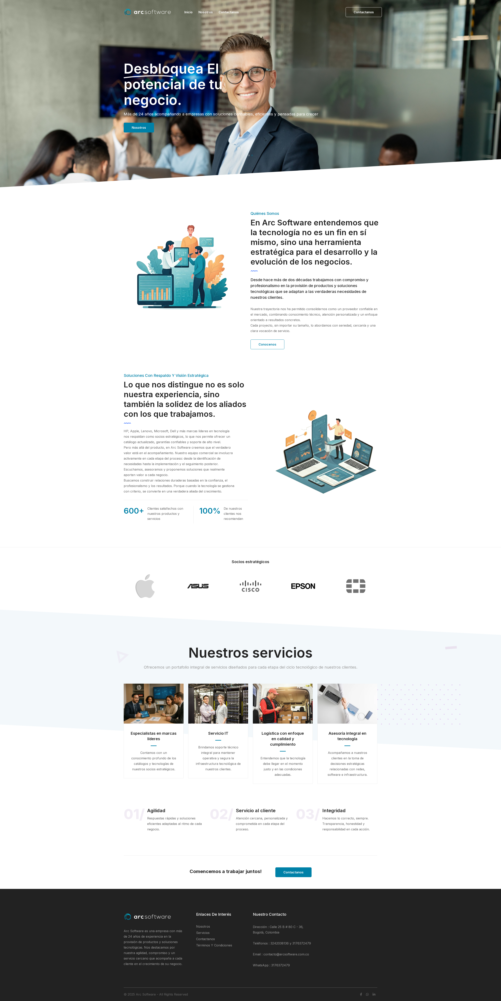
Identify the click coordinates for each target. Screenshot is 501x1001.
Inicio (188, 12)
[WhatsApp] (367, 994)
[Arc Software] (148, 14)
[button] (249, 155)
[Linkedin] (374, 994)
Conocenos (267, 344)
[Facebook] (361, 994)
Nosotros (205, 12)
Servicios (139, 128)
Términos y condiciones (214, 945)
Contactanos (229, 12)
